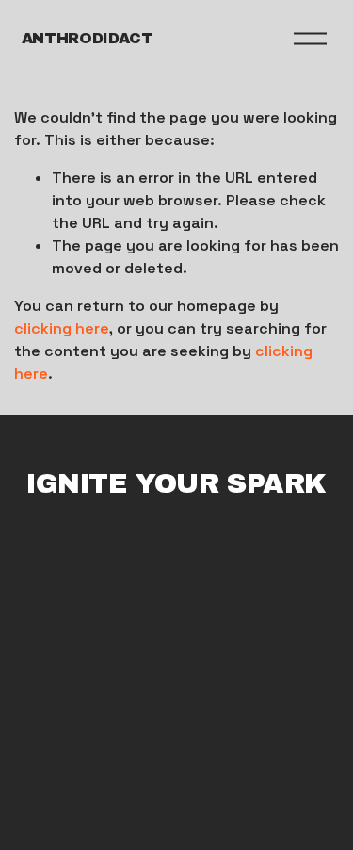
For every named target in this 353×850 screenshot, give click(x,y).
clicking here (61, 328)
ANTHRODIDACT (87, 38)
